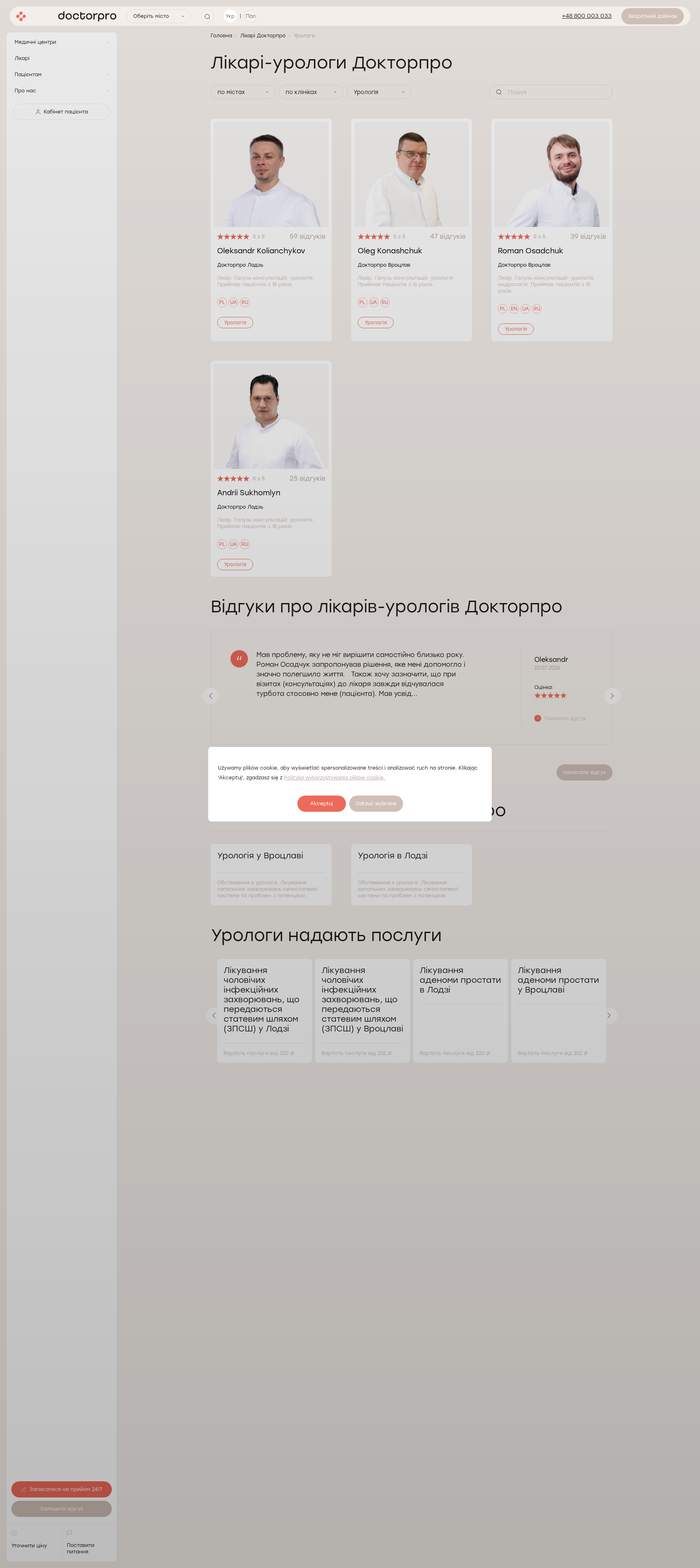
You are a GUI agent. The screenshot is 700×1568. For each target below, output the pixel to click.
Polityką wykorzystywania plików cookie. (334, 778)
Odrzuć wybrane (376, 803)
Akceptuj (321, 803)
